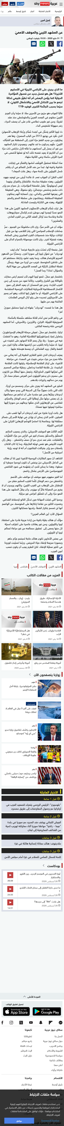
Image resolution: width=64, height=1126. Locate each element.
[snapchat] (41, 1022)
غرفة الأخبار (26, 1084)
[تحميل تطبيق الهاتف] (32, 1011)
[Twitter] (51, 44)
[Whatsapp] (42, 44)
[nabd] (61, 1022)
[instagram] (11, 1022)
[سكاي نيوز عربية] (45, 4)
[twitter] (21, 1022)
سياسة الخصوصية (54, 1055)
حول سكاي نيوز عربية (53, 1040)
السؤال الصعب (25, 1089)
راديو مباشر (27, 1040)
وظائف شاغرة (56, 1060)
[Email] (34, 44)
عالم (61, 1089)
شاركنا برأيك (57, 1069)
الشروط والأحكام (55, 1050)
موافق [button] (19, 1120)
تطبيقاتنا (28, 1036)
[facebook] (2, 1022)
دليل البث (27, 1055)
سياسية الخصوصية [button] (50, 1120)
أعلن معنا (58, 1064)
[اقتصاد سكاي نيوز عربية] (20, 4)
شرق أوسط (57, 1084)
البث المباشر (26, 1050)
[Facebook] (60, 44)
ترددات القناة (26, 1045)
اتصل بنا (59, 1036)
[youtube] (31, 1022)
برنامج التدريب (56, 1045)
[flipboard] (50, 1022)
